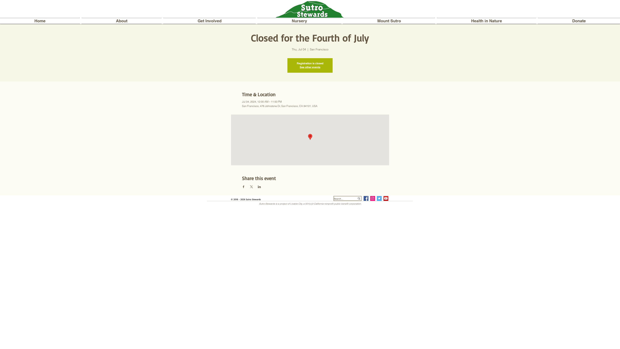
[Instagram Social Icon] (372, 198)
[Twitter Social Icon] (379, 198)
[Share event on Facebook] (243, 186)
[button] (121, 21)
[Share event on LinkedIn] (259, 186)
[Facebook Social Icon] (366, 198)
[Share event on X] (251, 186)
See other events (310, 67)
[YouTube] (385, 198)
